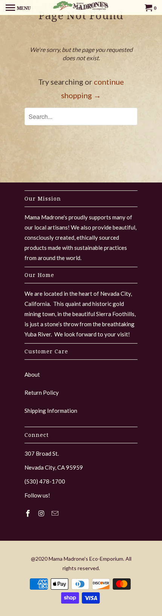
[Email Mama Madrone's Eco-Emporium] (56, 513)
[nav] (18, 7)
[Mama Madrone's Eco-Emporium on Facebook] (28, 513)
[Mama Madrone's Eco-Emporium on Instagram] (42, 513)
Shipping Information (50, 410)
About (32, 374)
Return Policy (41, 392)
